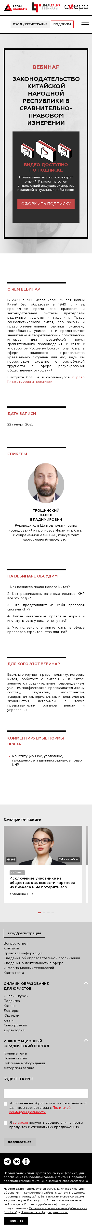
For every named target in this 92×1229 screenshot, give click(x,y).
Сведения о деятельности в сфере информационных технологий (34, 965)
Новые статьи (15, 1058)
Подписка (62, 24)
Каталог (10, 1006)
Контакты (12, 948)
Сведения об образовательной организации (42, 958)
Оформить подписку (46, 204)
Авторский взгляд (19, 1068)
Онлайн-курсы (16, 996)
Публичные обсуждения (24, 1063)
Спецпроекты (15, 1025)
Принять (16, 1220)
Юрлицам (11, 1015)
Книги (8, 1020)
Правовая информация (23, 953)
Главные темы (15, 1053)
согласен (20, 1122)
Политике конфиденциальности (44, 1212)
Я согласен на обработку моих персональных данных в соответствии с (48, 1108)
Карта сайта (14, 973)
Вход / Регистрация (30, 24)
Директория (14, 1030)
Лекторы (11, 1010)
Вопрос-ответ (16, 943)
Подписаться (19, 1142)
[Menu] (84, 24)
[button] (39, 912)
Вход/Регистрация (24, 933)
